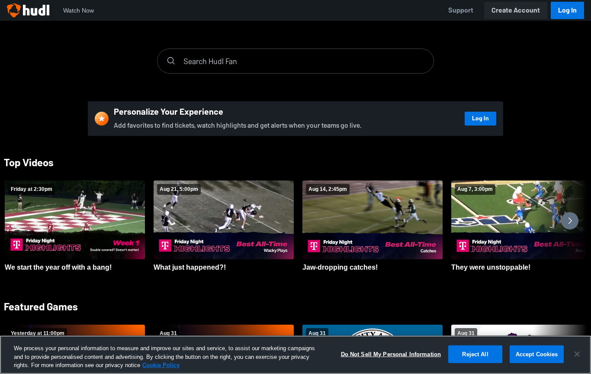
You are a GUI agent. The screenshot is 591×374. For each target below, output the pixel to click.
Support (460, 10)
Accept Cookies (537, 354)
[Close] (577, 354)
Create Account (515, 10)
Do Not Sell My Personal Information (391, 354)
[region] (295, 354)
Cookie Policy (161, 365)
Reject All (475, 354)
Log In (567, 10)
